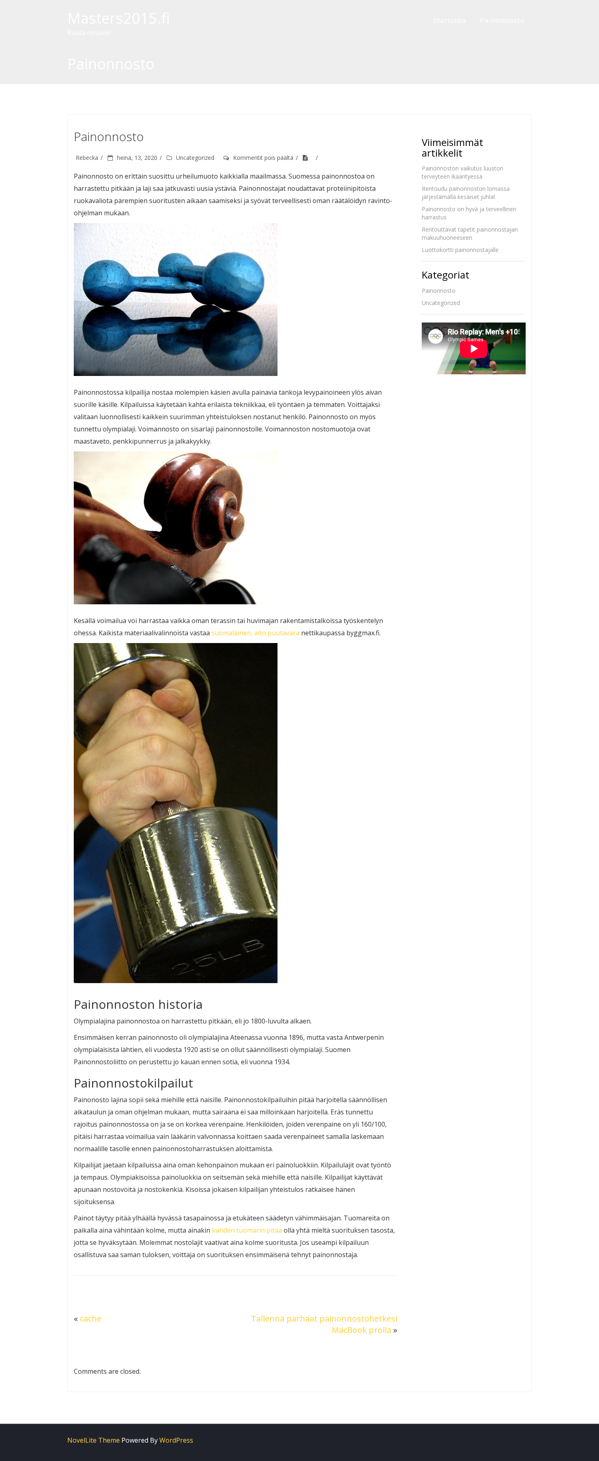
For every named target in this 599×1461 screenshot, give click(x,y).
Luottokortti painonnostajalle (460, 250)
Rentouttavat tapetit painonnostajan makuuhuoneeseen (470, 233)
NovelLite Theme (93, 1440)
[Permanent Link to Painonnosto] (308, 157)
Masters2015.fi (118, 18)
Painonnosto (502, 20)
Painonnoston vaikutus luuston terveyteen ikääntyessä (462, 172)
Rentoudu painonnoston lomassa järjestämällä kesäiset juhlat (466, 193)
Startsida (449, 20)
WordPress (176, 1440)
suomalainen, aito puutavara (255, 632)
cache (90, 1318)
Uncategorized (195, 157)
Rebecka (87, 157)
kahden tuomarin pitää (247, 1230)
